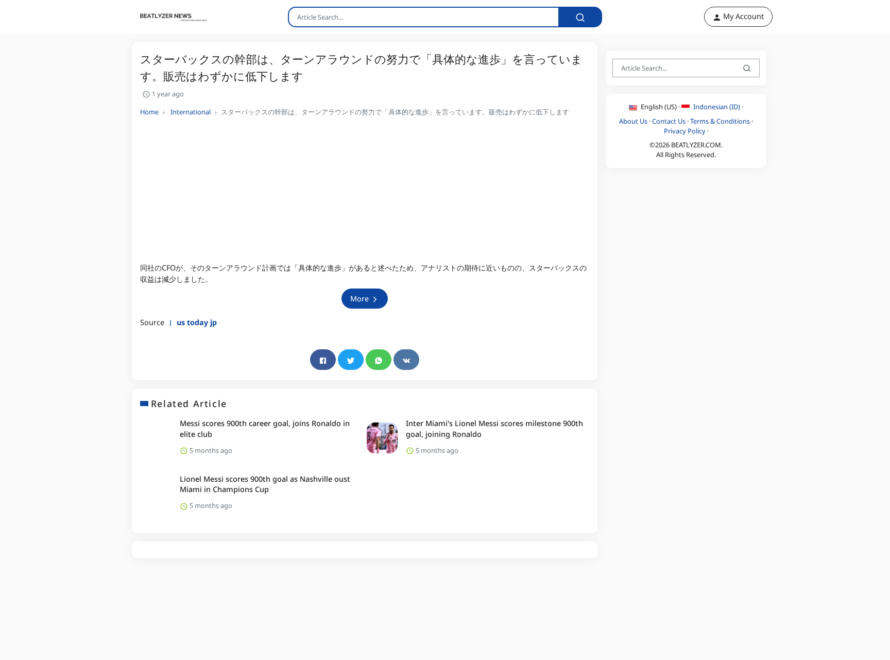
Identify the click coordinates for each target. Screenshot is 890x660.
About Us (633, 120)
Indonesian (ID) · (717, 106)
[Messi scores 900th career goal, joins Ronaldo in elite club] (156, 437)
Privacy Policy (685, 130)
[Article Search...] (580, 17)
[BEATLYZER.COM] (167, 17)
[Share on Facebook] (323, 359)
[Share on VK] (406, 359)
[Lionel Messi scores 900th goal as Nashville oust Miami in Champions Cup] (156, 493)
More (360, 298)
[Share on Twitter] (351, 359)
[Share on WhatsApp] (378, 359)
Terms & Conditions (720, 120)
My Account (742, 16)
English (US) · (660, 106)
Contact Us (669, 120)
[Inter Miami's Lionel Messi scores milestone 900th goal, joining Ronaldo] (382, 437)
